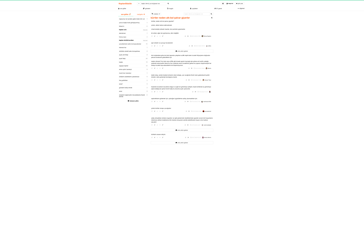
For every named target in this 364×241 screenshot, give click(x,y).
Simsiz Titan (208, 80)
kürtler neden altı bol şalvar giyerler (170, 17)
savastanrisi (208, 111)
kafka (209, 46)
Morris (209, 68)
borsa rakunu (207, 137)
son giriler (122, 8)
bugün (170, 8)
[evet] (211, 14)
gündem (147, 8)
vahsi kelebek (207, 125)
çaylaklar (194, 8)
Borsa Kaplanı (207, 36)
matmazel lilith (207, 101)
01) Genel (219, 8)
